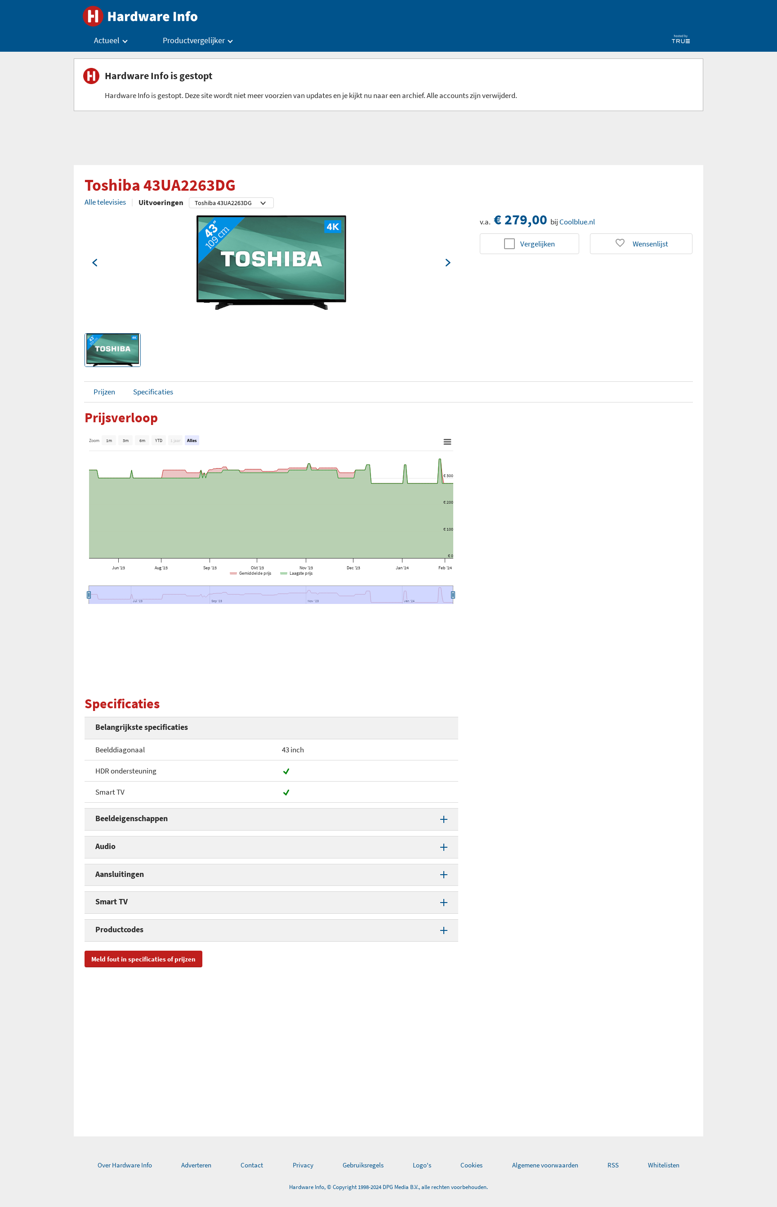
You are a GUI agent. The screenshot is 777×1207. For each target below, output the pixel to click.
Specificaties (153, 392)
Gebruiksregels (363, 1165)
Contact (252, 1165)
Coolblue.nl (577, 222)
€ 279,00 (520, 219)
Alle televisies (105, 202)
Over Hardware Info (125, 1165)
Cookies (471, 1165)
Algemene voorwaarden (545, 1165)
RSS (613, 1165)
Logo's (422, 1165)
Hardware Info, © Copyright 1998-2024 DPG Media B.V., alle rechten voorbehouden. (388, 1187)
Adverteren (196, 1165)
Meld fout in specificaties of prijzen (143, 959)
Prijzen (104, 392)
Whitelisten (663, 1165)
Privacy (303, 1165)
